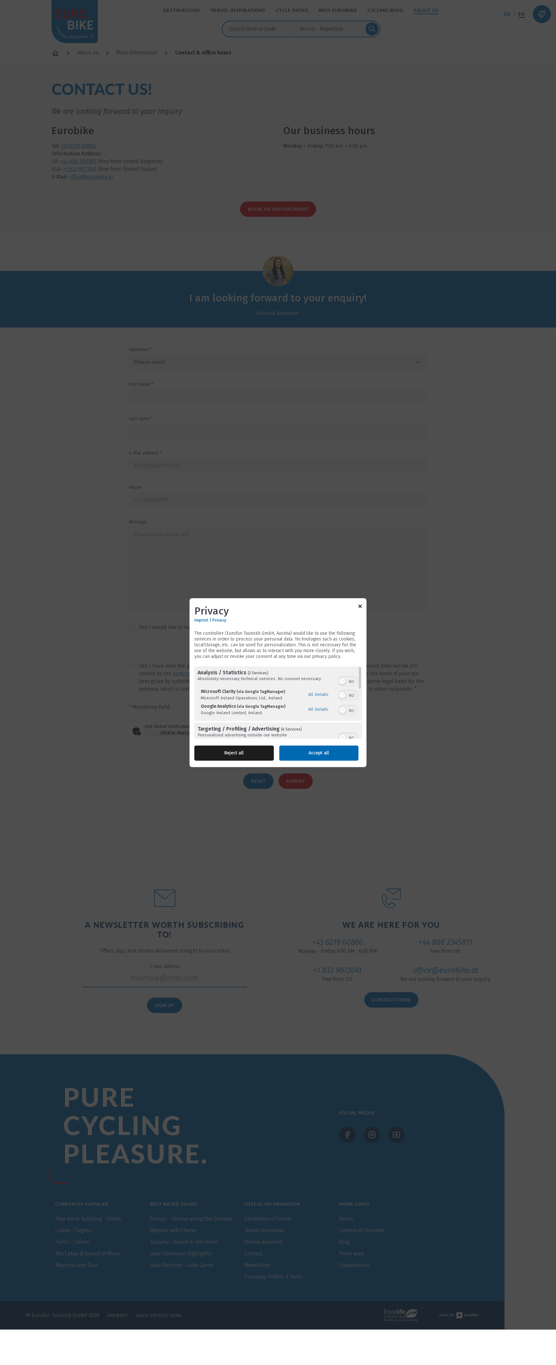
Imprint (201, 620)
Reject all (234, 753)
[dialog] (278, 682)
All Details (318, 694)
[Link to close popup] (360, 607)
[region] (278, 702)
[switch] (348, 681)
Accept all (319, 753)
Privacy (219, 620)
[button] (342, 681)
